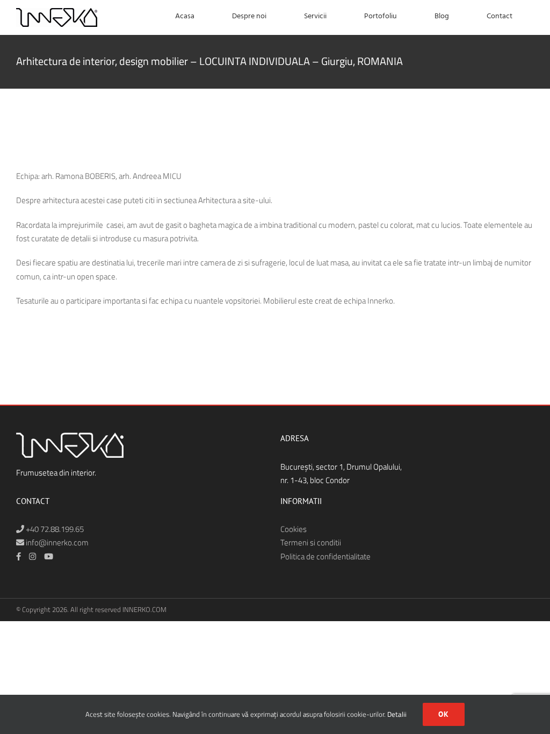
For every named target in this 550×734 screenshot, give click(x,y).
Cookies (293, 529)
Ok (443, 714)
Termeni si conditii (310, 542)
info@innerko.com (56, 542)
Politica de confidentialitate (325, 556)
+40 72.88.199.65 (54, 529)
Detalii (397, 714)
